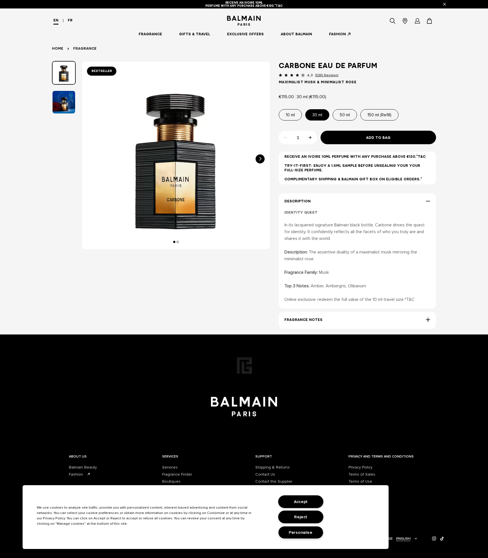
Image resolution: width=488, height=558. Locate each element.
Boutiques (171, 481)
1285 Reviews (327, 75)
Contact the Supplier (273, 481)
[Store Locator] (405, 21)
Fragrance (150, 34)
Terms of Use (360, 481)
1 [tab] (175, 241)
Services (170, 467)
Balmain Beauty (83, 467)
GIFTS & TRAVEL (194, 34)
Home (57, 48)
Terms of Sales (361, 474)
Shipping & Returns (272, 467)
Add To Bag (378, 137)
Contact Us (265, 474)
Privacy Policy (360, 467)
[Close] (444, 4)
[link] (430, 21)
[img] (434, 539)
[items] (430, 21)
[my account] (417, 21)
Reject (300, 517)
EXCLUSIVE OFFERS (245, 34)
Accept (301, 501)
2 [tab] (178, 241)
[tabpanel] (175, 155)
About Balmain (296, 34)
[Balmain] (244, 21)
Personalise (301, 532)
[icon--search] (392, 21)
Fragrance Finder (177, 474)
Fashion (337, 34)
